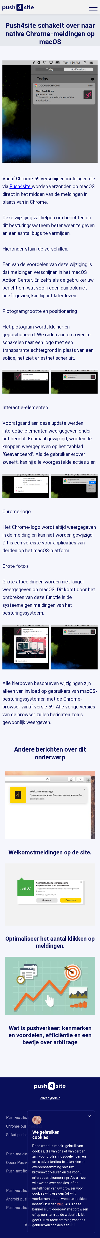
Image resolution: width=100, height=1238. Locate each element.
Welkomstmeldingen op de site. (50, 852)
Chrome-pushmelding (24, 1126)
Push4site (20, 186)
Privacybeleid (50, 1098)
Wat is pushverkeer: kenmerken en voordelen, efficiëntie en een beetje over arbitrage (50, 1035)
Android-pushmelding (24, 1199)
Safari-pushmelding (22, 1134)
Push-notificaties (21, 1117)
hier (60, 1204)
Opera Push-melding (23, 1162)
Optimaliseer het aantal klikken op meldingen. (50, 942)
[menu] (93, 7)
